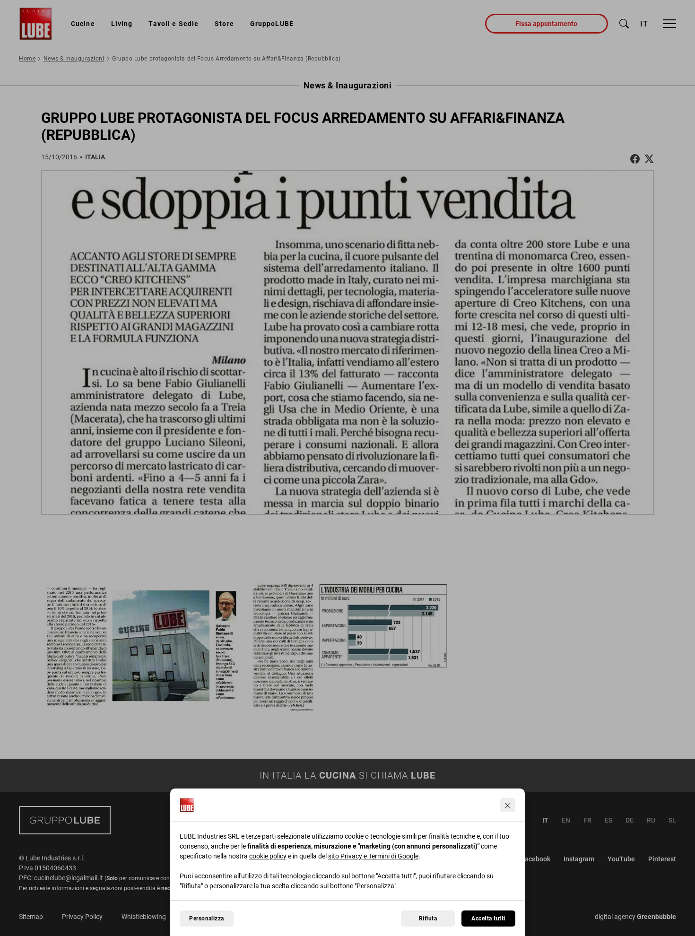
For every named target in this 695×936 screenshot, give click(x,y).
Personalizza (206, 918)
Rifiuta (428, 918)
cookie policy (268, 856)
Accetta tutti (488, 918)
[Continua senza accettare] (507, 805)
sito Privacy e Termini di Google (373, 856)
